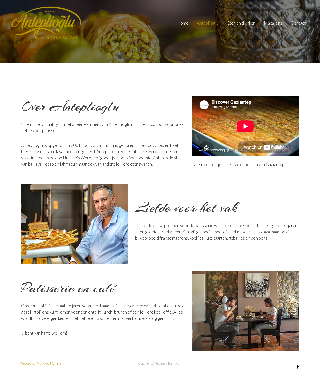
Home (182, 23)
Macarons (273, 23)
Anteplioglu (208, 23)
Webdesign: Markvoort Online (40, 363)
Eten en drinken (241, 23)
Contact (298, 23)
